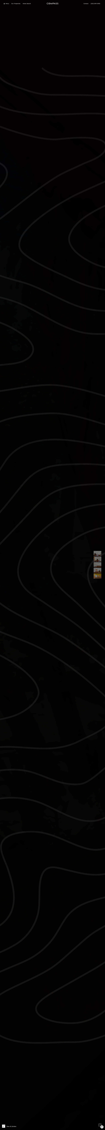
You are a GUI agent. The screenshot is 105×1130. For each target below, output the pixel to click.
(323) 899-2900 (95, 3)
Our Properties (15, 3)
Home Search (27, 3)
